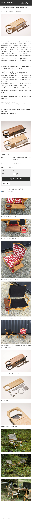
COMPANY (22, 7)
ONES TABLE (18, 11)
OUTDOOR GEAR (11, 11)
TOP (4, 7)
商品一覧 (5, 11)
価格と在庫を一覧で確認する (7, 167)
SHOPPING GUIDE (15, 7)
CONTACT (27, 7)
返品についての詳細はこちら (7, 191)
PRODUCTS (8, 7)
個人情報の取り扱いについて (8, 519)
